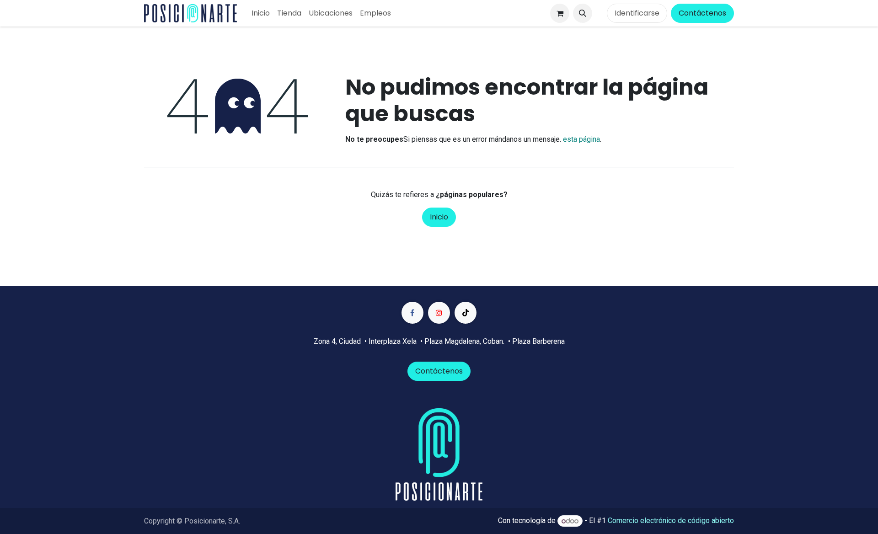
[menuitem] (260, 13)
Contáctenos (702, 13)
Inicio (439, 217)
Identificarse (637, 13)
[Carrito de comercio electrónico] (559, 13)
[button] (582, 13)
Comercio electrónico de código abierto (671, 521)
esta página (581, 139)
